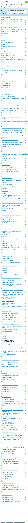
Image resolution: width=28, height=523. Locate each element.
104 (25, 115)
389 (25, 252)
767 (25, 268)
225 (25, 47)
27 (25, 74)
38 (25, 85)
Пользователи (17, 4)
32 (25, 77)
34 (25, 234)
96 (25, 331)
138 (25, 249)
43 (25, 70)
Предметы (8, 4)
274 (25, 465)
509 (25, 53)
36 (25, 68)
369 (25, 254)
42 (25, 79)
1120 (25, 258)
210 (25, 467)
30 (25, 160)
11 (25, 66)
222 (25, 245)
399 (25, 24)
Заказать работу (14, 7)
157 (25, 276)
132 (25, 191)
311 (25, 221)
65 (25, 178)
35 (25, 72)
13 (25, 134)
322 (25, 375)
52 (25, 81)
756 (25, 356)
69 (25, 142)
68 (25, 112)
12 (25, 64)
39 (25, 148)
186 (25, 20)
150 (25, 156)
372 (25, 49)
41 (25, 200)
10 (25, 128)
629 (25, 51)
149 (25, 351)
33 (25, 132)
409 (25, 105)
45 (25, 90)
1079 (25, 34)
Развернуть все (6, 17)
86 (25, 364)
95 (25, 158)
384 (25, 256)
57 (25, 40)
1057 (25, 260)
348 (25, 270)
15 (25, 326)
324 (25, 338)
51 (25, 306)
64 (25, 321)
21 (25, 403)
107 (25, 439)
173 (25, 266)
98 (25, 239)
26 (25, 287)
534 (25, 55)
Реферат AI (4, 7)
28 (25, 162)
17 (25, 100)
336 (25, 470)
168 (25, 38)
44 (25, 445)
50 (25, 229)
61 (25, 389)
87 (25, 241)
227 (25, 165)
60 (25, 29)
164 (25, 27)
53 (25, 45)
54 (25, 140)
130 (25, 22)
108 (25, 340)
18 (25, 418)
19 (25, 349)
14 (25, 188)
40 (25, 98)
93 (25, 32)
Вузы (2, 4)
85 (25, 343)
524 (25, 58)
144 (25, 413)
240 (25, 224)
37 (25, 107)
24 (25, 180)
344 (25, 247)
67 (25, 333)
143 (25, 227)
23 (25, 370)
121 (25, 231)
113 (25, 407)
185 (25, 110)
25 (25, 103)
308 (25, 217)
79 (25, 42)
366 (25, 36)
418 (25, 60)
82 (25, 463)
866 (25, 262)
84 (25, 83)
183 (25, 272)
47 (25, 175)
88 (25, 167)
